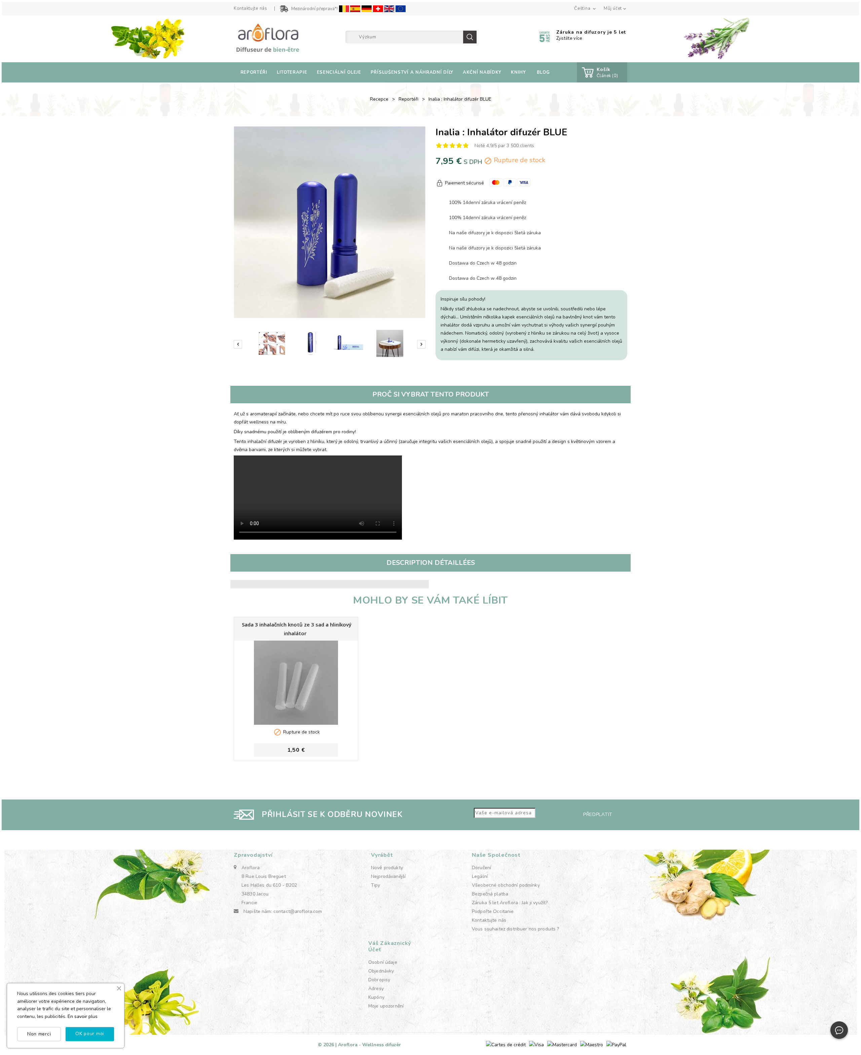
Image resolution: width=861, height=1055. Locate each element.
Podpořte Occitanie (493, 911)
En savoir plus (83, 1016)
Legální (480, 876)
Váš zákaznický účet (389, 946)
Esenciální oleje (339, 72)
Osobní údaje (382, 962)
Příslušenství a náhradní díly (412, 72)
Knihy (518, 72)
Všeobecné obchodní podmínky (506, 885)
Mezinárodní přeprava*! (314, 9)
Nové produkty (387, 867)
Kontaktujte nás (250, 8)
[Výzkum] (470, 37)
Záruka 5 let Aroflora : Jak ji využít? (510, 902)
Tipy (375, 885)
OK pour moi (89, 1033)
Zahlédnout (296, 679)
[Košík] (586, 72)
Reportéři (253, 72)
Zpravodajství (253, 855)
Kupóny (376, 997)
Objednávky (381, 971)
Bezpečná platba (490, 894)
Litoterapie (292, 72)
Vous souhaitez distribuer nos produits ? (515, 929)
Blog (543, 72)
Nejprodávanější (388, 876)
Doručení (481, 867)
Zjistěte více (569, 38)
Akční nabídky (482, 72)
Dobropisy (379, 980)
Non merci (39, 1034)
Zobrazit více (295, 764)
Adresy (376, 988)
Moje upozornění (386, 1006)
